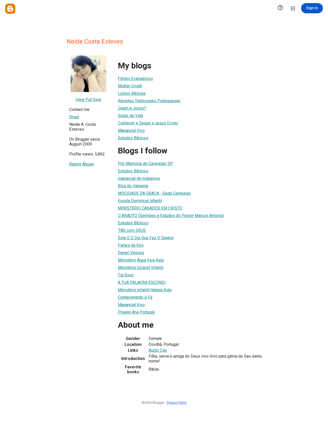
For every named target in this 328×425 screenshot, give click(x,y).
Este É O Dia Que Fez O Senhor (146, 237)
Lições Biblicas (132, 93)
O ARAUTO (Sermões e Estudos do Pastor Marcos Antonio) (171, 215)
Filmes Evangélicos (135, 78)
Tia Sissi (126, 275)
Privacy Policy (177, 403)
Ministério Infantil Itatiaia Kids (145, 289)
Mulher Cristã (130, 86)
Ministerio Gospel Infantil (140, 267)
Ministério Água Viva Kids (141, 260)
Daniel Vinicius (131, 252)
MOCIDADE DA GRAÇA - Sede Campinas (154, 193)
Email (74, 117)
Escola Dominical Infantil (140, 200)
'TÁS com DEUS (132, 230)
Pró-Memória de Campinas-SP (145, 163)
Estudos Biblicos (133, 138)
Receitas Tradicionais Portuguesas (149, 100)
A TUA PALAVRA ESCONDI (142, 282)
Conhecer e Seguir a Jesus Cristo (148, 123)
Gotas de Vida (130, 115)
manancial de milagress (139, 178)
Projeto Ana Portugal (136, 312)
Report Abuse (81, 164)
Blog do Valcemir (133, 185)
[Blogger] (10, 9)
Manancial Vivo (131, 130)
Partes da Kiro (131, 245)
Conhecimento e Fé (135, 297)
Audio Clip (158, 350)
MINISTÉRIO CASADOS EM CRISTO (150, 208)
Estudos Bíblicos (133, 223)
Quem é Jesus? (132, 108)
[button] (280, 8)
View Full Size (88, 99)
